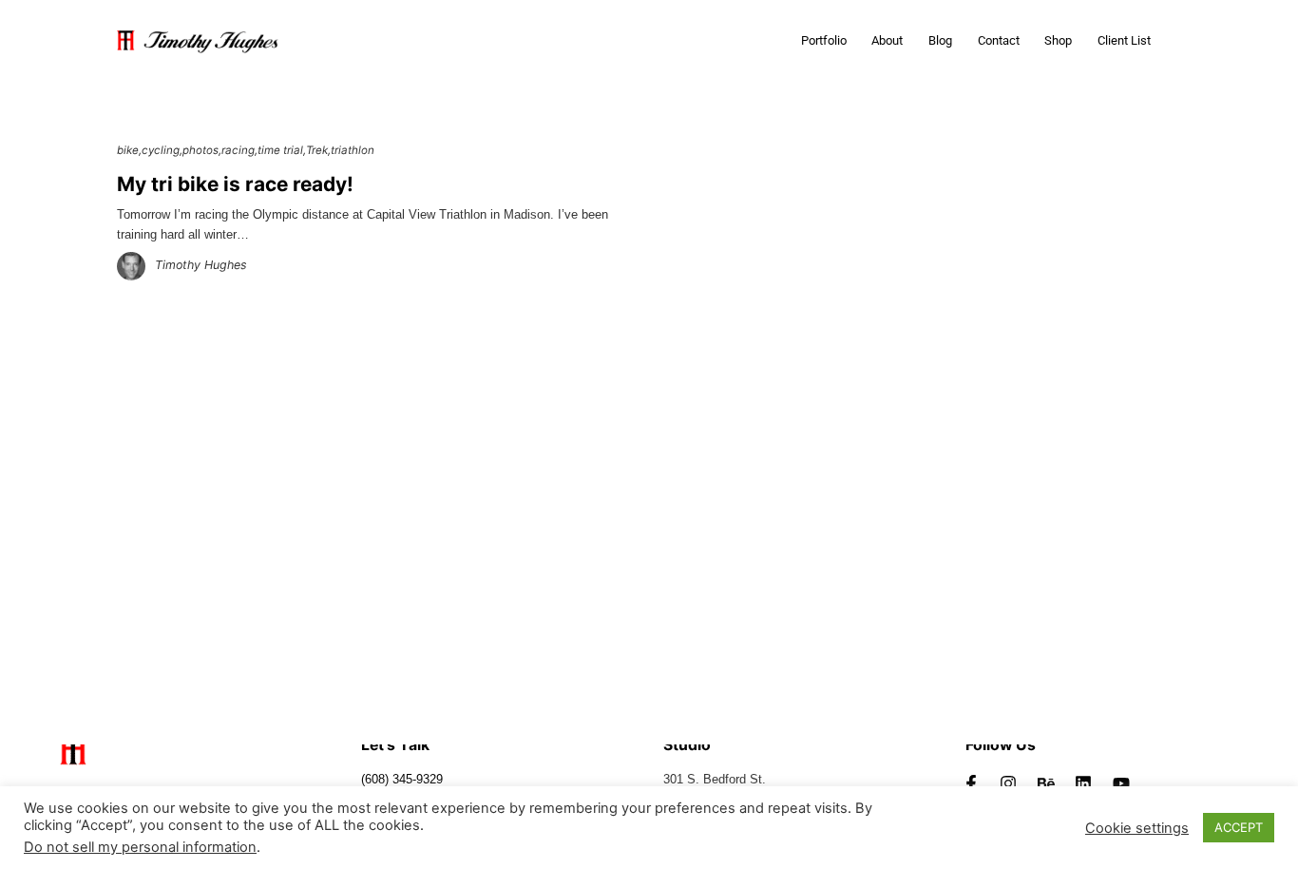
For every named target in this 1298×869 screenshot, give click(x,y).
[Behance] (1046, 783)
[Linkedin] (1084, 783)
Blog (940, 40)
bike (128, 150)
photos (200, 150)
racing (238, 150)
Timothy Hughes (201, 265)
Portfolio (824, 40)
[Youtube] (1121, 783)
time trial (280, 150)
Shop (1058, 40)
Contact (999, 40)
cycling (161, 150)
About (887, 40)
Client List (1124, 40)
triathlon (352, 150)
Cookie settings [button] (1137, 828)
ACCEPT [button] (1238, 827)
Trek (317, 150)
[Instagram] (1008, 783)
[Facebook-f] (971, 783)
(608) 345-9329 (402, 779)
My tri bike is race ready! (235, 184)
